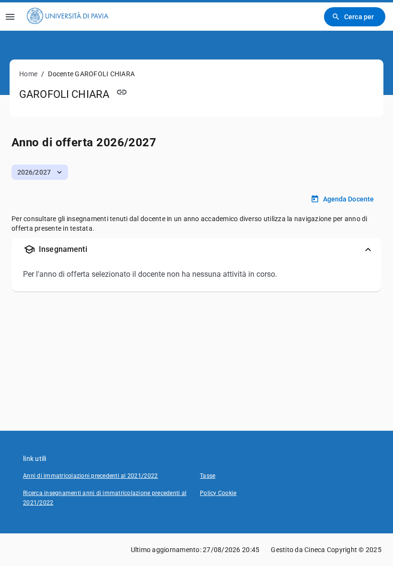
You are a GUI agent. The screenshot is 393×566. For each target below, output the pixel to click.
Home (28, 74)
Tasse (207, 475)
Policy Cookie (218, 493)
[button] (40, 172)
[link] (67, 16)
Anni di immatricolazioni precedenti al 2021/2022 (90, 475)
